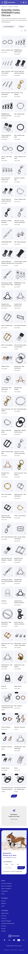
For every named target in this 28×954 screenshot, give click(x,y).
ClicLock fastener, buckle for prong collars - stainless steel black (20, 262)
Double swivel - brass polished (19, 665)
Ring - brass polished (6, 494)
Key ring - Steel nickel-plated (6, 157)
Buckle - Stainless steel (6, 325)
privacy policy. (19, 911)
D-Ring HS (3, 600)
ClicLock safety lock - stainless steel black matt (7, 262)
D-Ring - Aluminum (5, 727)
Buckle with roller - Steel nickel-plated (20, 495)
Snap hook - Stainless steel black (6, 221)
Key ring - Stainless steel (7, 50)
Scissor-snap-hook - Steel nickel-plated (7, 93)
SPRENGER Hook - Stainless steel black (6, 114)
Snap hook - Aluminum (19, 727)
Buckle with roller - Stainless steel (18, 559)
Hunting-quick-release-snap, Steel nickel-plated (7, 580)
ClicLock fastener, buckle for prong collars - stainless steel (20, 346)
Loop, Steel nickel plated (20, 325)
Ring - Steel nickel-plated (20, 409)
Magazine (3, 943)
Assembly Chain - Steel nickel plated (19, 747)
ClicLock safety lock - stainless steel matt (6, 200)
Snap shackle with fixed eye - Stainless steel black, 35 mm (20, 809)
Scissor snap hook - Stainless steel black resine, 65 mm (19, 623)
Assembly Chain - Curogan (18, 388)
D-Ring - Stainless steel (19, 199)
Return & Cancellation (6, 925)
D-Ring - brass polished (19, 515)
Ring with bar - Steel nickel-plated (6, 623)
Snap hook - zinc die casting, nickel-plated (19, 221)
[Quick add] (12, 46)
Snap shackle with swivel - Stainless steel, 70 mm (7, 706)
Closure (16, 768)
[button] (26, 2)
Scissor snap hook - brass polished (7, 409)
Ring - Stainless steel (19, 114)
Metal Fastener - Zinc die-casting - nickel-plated (20, 644)
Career (3, 945)
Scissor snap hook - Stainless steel (6, 178)
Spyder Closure (17, 686)
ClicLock (21, 26)
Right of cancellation (6, 928)
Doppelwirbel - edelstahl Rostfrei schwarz (20, 431)
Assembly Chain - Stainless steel (18, 304)
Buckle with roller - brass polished (7, 644)
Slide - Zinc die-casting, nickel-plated (20, 537)
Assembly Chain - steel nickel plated (6, 665)
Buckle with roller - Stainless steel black (6, 516)
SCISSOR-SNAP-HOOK (6, 241)
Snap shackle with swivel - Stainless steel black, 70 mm (7, 788)
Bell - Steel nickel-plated (20, 241)
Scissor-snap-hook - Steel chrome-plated (7, 72)
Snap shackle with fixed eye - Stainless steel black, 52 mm (20, 788)
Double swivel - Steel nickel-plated (19, 367)
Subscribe (20, 907)
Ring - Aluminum (18, 705)
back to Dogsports (9, 26)
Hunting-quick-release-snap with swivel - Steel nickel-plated (7, 283)
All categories (4, 930)
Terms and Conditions (6, 923)
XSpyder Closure (5, 366)
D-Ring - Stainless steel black (19, 157)
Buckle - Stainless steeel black (7, 452)
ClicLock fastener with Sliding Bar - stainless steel (6, 559)
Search (3, 933)
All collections (4, 6)
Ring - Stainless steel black (19, 136)
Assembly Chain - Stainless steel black (6, 304)
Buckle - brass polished (6, 345)
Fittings (16, 6)
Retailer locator (5, 953)
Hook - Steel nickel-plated (7, 536)
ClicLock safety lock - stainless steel (6, 136)
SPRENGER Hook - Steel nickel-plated (19, 283)
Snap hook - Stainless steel (19, 178)
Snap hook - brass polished (18, 93)
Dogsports (10, 6)
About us (3, 940)
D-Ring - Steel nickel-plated (6, 431)
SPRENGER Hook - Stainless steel (18, 50)
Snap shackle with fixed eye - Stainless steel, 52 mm (7, 809)
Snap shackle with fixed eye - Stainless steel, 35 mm (7, 831)
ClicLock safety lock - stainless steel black (19, 72)
